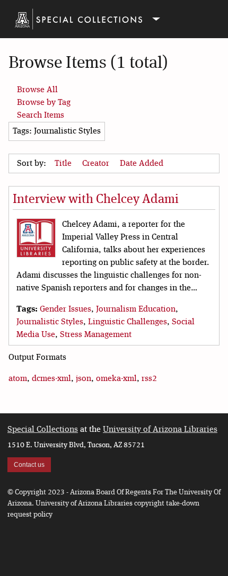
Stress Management (95, 335)
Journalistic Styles (49, 322)
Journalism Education (136, 309)
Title (64, 163)
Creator (96, 163)
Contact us (29, 464)
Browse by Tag (44, 103)
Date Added (142, 163)
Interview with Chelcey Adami (96, 199)
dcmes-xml (51, 379)
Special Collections (42, 430)
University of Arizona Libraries (160, 430)
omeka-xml (116, 379)
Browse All (37, 90)
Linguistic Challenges (127, 322)
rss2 (149, 379)
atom (17, 379)
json (83, 379)
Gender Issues (65, 309)
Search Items (40, 115)
